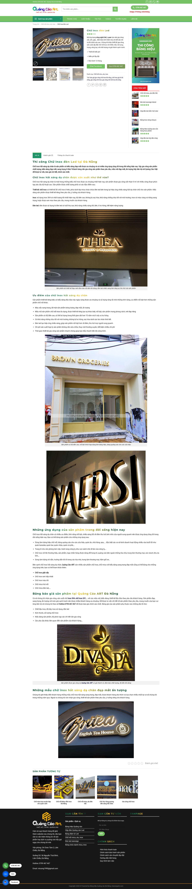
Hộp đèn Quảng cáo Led (74, 830)
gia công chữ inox (96, 80)
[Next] (80, 47)
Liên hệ (134, 19)
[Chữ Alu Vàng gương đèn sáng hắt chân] (106, 787)
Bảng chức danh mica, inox (76, 845)
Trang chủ (72, 19)
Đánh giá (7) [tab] (48, 155)
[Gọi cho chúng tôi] (154, 1)
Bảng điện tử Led (72, 834)
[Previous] (36, 47)
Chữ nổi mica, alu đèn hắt (85, 803)
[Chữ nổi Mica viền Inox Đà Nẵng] (63, 787)
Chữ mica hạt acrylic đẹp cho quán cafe (42, 803)
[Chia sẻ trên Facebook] (89, 85)
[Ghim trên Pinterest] (101, 85)
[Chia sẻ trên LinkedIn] (105, 85)
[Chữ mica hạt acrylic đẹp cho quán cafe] (42, 787)
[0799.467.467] (5, 865)
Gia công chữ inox (128, 801)
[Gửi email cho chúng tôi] (150, 1)
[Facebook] (5, 882)
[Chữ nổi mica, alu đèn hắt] (85, 787)
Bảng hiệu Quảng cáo (73, 826)
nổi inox (57, 312)
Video (108, 19)
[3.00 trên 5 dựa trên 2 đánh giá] (106, 34)
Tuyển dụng (121, 19)
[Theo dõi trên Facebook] (147, 1)
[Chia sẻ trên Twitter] (93, 85)
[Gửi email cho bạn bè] (97, 85)
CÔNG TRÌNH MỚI (139, 88)
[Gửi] (115, 9)
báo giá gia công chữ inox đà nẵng (100, 77)
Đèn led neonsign (72, 841)
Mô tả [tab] (37, 155)
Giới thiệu (85, 19)
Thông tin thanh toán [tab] (65, 155)
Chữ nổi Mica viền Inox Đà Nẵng (64, 803)
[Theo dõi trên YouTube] (157, 1)
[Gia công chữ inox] (128, 787)
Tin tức (98, 19)
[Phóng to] (35, 64)
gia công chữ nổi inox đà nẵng (111, 80)
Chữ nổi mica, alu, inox (48, 24)
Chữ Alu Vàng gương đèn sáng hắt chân (107, 803)
